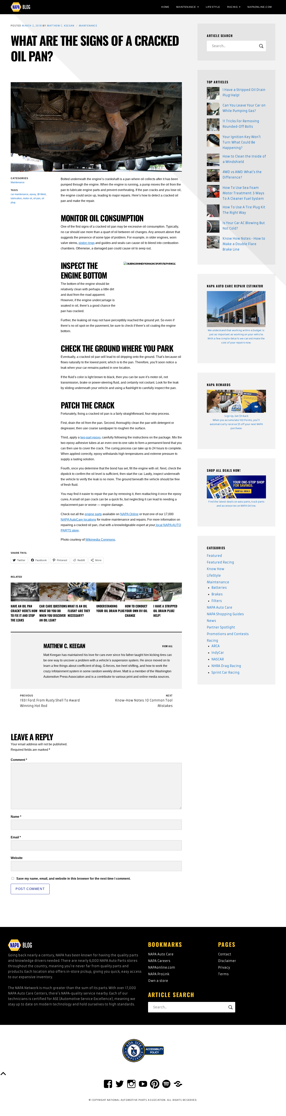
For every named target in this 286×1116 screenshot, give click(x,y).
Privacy (224, 967)
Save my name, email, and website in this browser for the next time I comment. (73, 878)
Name (16, 816)
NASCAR (217, 659)
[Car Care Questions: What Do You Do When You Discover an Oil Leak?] (53, 592)
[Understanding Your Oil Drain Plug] (110, 592)
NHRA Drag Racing (226, 666)
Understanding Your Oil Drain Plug (110, 608)
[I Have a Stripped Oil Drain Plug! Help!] (167, 592)
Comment (19, 759)
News (211, 621)
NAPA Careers (159, 961)
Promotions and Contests (228, 634)
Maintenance (186, 7)
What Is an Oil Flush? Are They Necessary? (79, 611)
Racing (232, 7)
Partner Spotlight (221, 627)
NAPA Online (129, 514)
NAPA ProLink (158, 974)
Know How (215, 569)
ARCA (215, 646)
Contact (224, 954)
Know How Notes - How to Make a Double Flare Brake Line (244, 244)
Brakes (217, 594)
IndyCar (217, 653)
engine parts (93, 514)
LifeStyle (213, 7)
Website (17, 858)
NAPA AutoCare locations (78, 519)
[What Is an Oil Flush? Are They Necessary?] (82, 592)
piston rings (87, 243)
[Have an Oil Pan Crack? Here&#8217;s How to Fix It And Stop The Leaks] (25, 592)
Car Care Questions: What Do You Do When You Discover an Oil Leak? (53, 613)
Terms (223, 974)
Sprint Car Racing (225, 672)
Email (16, 837)
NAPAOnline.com (259, 7)
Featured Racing (220, 562)
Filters (216, 601)
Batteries (219, 588)
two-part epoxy (90, 437)
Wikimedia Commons (100, 539)
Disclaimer (227, 961)
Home (165, 7)
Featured (214, 556)
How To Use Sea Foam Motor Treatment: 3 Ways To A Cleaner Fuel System (243, 193)
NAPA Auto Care (219, 607)
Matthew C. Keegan (60, 25)
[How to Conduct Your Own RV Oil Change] (139, 592)
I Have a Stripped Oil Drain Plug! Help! (165, 611)
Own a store (158, 981)
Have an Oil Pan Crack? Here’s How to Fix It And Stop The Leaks (24, 613)
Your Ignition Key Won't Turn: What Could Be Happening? (242, 142)
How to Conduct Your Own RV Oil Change (136, 611)
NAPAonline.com (161, 967)
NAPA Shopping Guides (225, 614)
